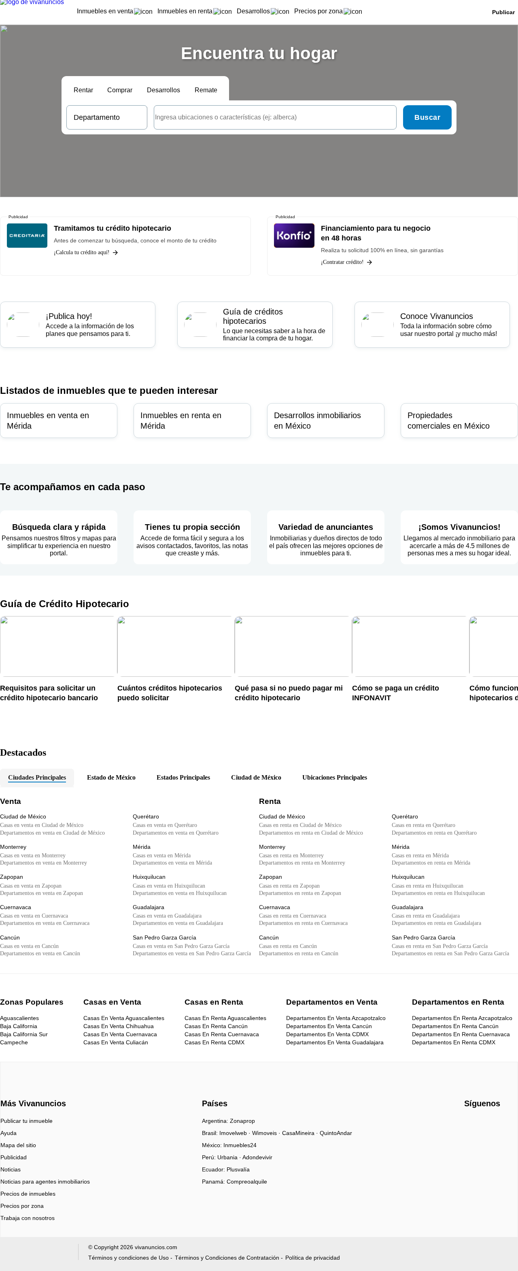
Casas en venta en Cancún (29, 946)
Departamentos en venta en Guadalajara (178, 923)
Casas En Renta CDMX (214, 1042)
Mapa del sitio (18, 1145)
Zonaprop (242, 1121)
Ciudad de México (256, 777)
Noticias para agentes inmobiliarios (45, 1181)
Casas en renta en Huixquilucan (427, 886)
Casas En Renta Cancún (216, 1026)
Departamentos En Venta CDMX (327, 1034)
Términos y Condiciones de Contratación (227, 1257)
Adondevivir (257, 1157)
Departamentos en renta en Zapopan (300, 893)
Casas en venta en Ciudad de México (41, 825)
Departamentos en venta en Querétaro (176, 833)
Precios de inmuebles (27, 1193)
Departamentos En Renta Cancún (455, 1026)
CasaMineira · (301, 1133)
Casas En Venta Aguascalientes (123, 1018)
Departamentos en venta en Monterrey (43, 863)
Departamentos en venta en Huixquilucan (180, 893)
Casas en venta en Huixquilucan (169, 886)
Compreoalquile (247, 1181)
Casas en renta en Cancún (288, 946)
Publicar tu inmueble (26, 1121)
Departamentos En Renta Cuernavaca (461, 1034)
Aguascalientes (19, 1018)
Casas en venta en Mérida (162, 855)
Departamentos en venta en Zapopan (41, 893)
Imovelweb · (235, 1133)
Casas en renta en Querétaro (423, 825)
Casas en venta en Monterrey (33, 855)
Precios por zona (22, 1206)
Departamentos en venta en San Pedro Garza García (192, 953)
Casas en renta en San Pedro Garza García (440, 946)
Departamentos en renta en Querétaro (434, 833)
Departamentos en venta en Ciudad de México (52, 833)
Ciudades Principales (37, 777)
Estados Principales (183, 777)
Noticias (10, 1169)
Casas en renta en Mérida (420, 855)
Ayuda (8, 1133)
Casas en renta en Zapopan (289, 886)
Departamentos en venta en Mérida (172, 863)
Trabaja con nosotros (27, 1218)
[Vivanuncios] (31, 1089)
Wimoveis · (267, 1133)
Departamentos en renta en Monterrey (302, 863)
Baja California (18, 1026)
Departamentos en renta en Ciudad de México (311, 833)
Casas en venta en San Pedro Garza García (181, 946)
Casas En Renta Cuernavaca (222, 1034)
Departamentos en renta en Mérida (431, 863)
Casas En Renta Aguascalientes (225, 1018)
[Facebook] (471, 1123)
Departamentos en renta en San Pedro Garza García (450, 953)
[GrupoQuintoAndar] (37, 1254)
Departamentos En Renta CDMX (453, 1042)
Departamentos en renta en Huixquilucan (438, 893)
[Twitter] (497, 1123)
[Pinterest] (511, 1123)
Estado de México (111, 777)
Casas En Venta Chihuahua (118, 1026)
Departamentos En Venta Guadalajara (335, 1042)
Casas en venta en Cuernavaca (34, 916)
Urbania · (229, 1157)
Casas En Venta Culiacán (115, 1042)
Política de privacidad (312, 1257)
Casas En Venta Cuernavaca (120, 1034)
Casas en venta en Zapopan (31, 886)
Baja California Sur (24, 1034)
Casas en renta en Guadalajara (426, 916)
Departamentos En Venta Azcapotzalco (336, 1018)
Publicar (503, 12)
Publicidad (13, 1157)
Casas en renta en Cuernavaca (292, 916)
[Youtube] (484, 1123)
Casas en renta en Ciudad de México (300, 825)
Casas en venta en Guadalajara (167, 916)
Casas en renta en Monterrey (291, 855)
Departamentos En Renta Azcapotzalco (462, 1018)
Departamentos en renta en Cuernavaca (303, 923)
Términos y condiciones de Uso (128, 1257)
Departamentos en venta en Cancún (40, 953)
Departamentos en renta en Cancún (298, 953)
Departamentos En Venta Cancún (329, 1026)
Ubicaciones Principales (334, 777)
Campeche (14, 1042)
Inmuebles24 (240, 1145)
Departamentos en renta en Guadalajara (436, 923)
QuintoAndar (336, 1133)
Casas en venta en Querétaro (165, 825)
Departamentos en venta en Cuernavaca (44, 923)
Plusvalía (238, 1169)
